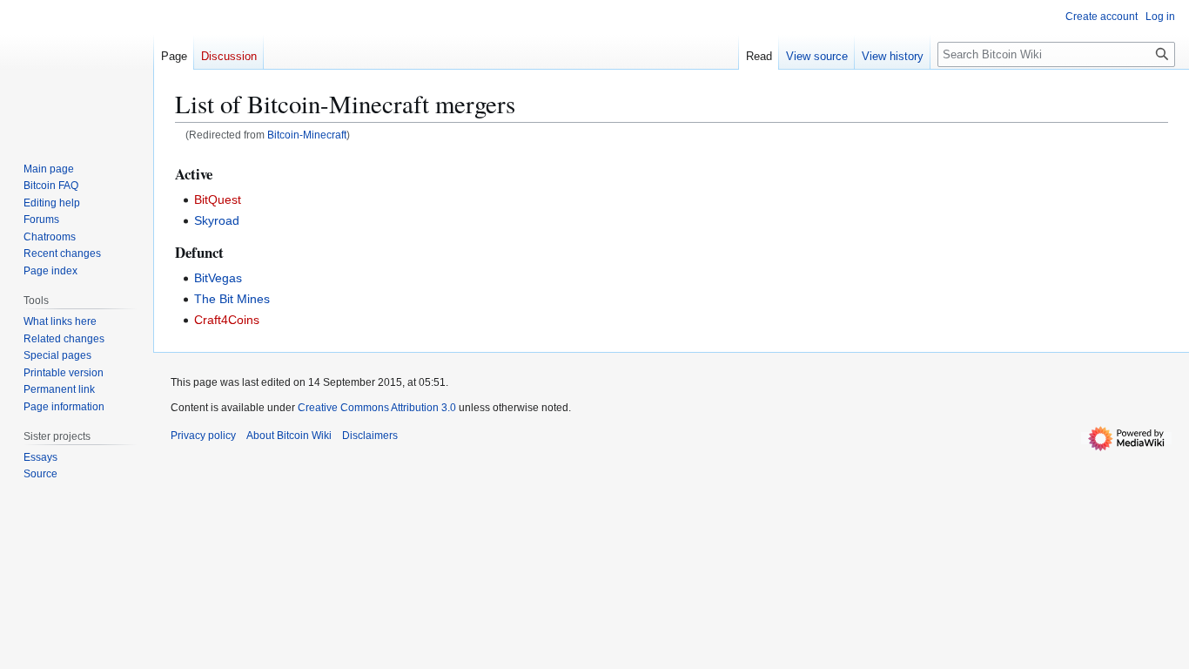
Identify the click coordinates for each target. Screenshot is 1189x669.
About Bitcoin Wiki (289, 435)
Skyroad (216, 220)
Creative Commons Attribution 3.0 (377, 408)
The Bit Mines (232, 299)
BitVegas (218, 278)
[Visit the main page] (76, 69)
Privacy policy (203, 435)
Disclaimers (370, 435)
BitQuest (217, 199)
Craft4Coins (226, 320)
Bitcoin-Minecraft (306, 134)
